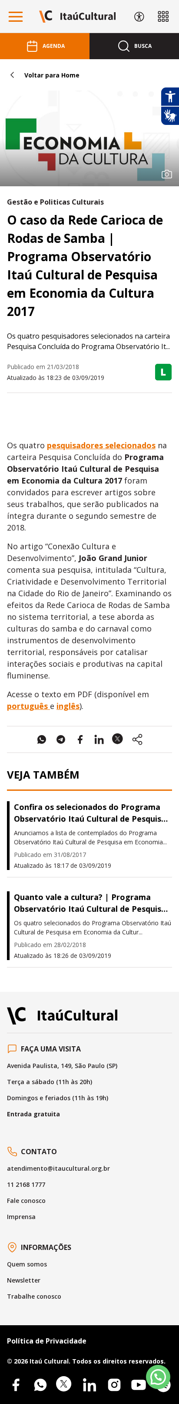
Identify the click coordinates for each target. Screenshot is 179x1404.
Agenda (54, 46)
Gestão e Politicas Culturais (55, 202)
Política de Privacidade (46, 1341)
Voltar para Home (52, 75)
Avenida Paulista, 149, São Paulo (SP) (62, 1065)
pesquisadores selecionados (101, 445)
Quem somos (27, 1264)
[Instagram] (114, 1385)
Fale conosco (26, 1200)
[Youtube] (138, 1385)
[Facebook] (15, 1385)
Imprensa (21, 1217)
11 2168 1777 (26, 1184)
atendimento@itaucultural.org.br (58, 1168)
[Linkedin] (89, 1385)
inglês (68, 706)
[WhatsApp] (40, 1385)
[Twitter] (64, 1385)
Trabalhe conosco (34, 1296)
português (28, 706)
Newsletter (23, 1280)
